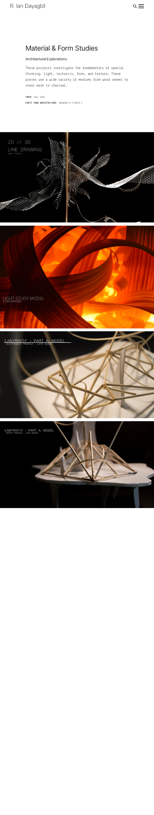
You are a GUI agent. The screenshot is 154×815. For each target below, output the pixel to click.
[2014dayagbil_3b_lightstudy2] (77, 277)
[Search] (135, 6)
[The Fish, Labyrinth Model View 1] (77, 464)
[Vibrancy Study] (77, 177)
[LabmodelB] (77, 374)
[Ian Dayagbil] (28, 6)
